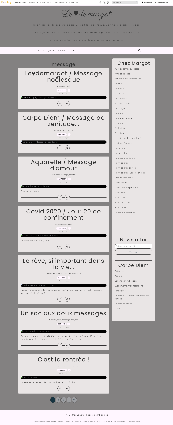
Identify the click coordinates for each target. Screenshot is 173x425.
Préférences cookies (133, 422)
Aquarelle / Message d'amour (63, 165)
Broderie (119, 113)
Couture (119, 123)
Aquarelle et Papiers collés (128, 79)
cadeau (49, 273)
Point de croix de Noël (125, 168)
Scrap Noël (120, 193)
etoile (60, 273)
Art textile (119, 89)
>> (74, 400)
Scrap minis (120, 207)
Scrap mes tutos (123, 202)
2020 (70, 224)
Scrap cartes (121, 183)
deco (55, 273)
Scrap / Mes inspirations (126, 188)
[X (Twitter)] (104, 2)
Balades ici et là (122, 103)
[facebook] (100, 2)
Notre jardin (121, 153)
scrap (76, 366)
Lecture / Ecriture (123, 143)
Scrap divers (121, 197)
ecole (56, 366)
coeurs (72, 175)
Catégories (48, 50)
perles (74, 273)
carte (51, 366)
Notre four (120, 148)
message (61, 86)
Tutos (117, 309)
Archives (62, 50)
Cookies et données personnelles (114, 422)
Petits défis (120, 291)
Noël (68, 86)
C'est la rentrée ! (63, 359)
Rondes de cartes (123, 304)
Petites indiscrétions (125, 158)
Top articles (69, 422)
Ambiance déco (122, 74)
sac (76, 320)
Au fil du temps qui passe (127, 69)
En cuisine (120, 133)
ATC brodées (121, 98)
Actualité (119, 271)
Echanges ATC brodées (126, 281)
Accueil (35, 50)
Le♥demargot (86, 14)
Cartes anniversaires (125, 212)
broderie (52, 320)
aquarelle (56, 175)
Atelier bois (120, 94)
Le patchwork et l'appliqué (128, 138)
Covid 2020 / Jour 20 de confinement (63, 214)
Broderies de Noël (123, 118)
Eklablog (103, 415)
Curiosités (120, 128)
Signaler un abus (89, 422)
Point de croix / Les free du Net (130, 173)
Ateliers (118, 276)
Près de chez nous (124, 178)
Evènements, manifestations (129, 286)
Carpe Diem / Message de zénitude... (63, 120)
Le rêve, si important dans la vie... (63, 264)
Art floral (119, 84)
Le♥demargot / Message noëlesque (63, 76)
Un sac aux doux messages (64, 313)
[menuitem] (36, 50)
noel (72, 320)
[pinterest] (108, 2)
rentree (70, 366)
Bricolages (120, 108)
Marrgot (45, 422)
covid (65, 224)
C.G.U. (99, 422)
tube (79, 273)
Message (58, 224)
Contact (74, 50)
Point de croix (121, 163)
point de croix (67, 130)
